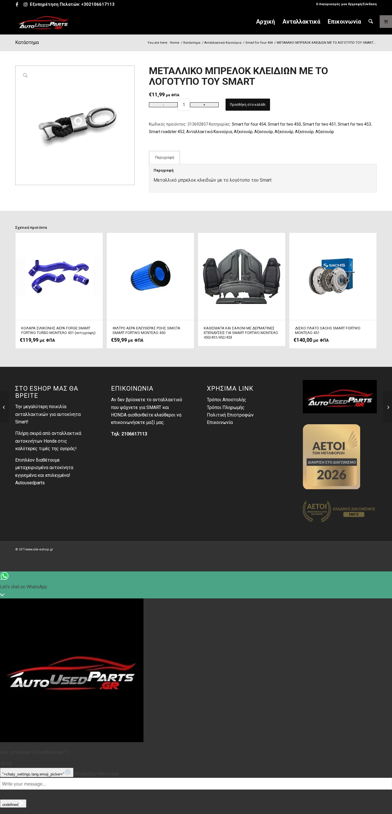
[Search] (371, 21)
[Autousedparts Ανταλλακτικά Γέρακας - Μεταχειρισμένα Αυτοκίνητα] (43, 21)
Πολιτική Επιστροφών (230, 415)
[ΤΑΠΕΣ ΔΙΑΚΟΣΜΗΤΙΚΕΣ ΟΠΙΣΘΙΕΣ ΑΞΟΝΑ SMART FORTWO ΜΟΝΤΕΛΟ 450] (387, 407)
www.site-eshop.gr (39, 549)
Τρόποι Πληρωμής (225, 407)
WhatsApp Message (96, 774)
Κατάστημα (27, 42)
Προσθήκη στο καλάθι (248, 105)
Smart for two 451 (319, 124)
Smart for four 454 (249, 124)
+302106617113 (98, 4)
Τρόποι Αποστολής (226, 399)
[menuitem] (345, 4)
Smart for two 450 (284, 124)
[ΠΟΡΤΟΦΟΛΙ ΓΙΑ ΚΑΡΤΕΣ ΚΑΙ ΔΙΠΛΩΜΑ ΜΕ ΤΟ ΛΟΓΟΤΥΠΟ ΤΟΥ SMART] (4, 407)
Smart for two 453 (354, 124)
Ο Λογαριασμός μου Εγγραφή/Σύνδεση (346, 4)
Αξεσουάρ (243, 131)
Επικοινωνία (220, 422)
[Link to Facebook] (17, 4)
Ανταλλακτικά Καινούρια (209, 131)
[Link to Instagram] (25, 4)
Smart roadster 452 (167, 131)
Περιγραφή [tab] (164, 157)
